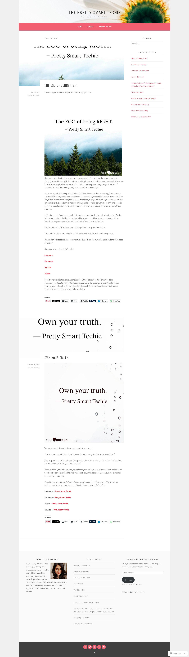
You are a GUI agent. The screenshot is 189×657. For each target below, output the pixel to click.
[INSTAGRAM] (104, 647)
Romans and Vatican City (140, 104)
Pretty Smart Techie (60, 503)
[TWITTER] (90, 647)
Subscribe (128, 580)
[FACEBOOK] (85, 647)
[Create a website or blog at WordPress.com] (94, 653)
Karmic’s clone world (138, 64)
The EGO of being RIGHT (61, 85)
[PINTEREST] (94, 647)
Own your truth (56, 357)
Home (80, 27)
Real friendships (79, 590)
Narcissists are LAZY (81, 596)
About (90, 27)
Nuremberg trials (137, 92)
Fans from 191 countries (140, 71)
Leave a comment (34, 95)
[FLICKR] (99, 647)
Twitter (47, 273)
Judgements (78, 584)
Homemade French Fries (83, 624)
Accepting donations (81, 617)
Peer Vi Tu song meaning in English (143, 98)
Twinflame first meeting (139, 110)
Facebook (48, 261)
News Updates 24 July (139, 58)
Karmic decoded (137, 77)
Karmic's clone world (81, 571)
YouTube (47, 267)
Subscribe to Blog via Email (142, 559)
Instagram (48, 255)
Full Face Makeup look (82, 577)
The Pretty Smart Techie (94, 12)
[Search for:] (147, 43)
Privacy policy (105, 27)
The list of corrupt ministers (141, 117)
